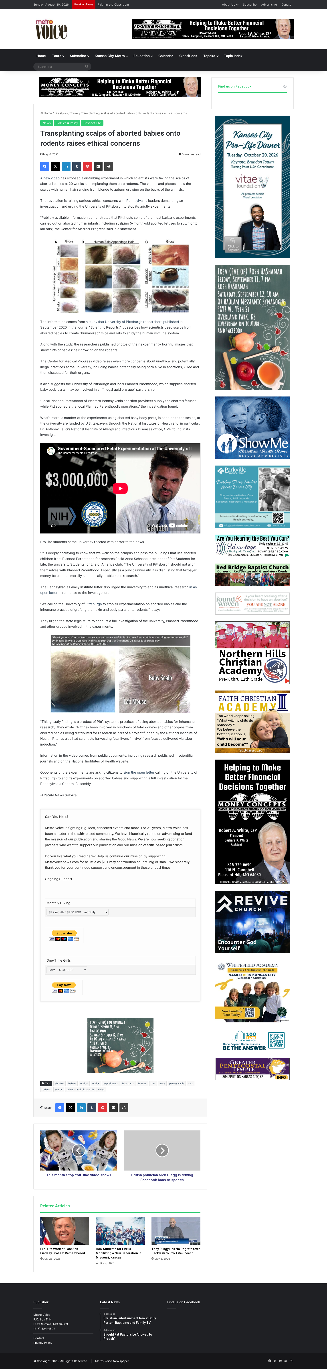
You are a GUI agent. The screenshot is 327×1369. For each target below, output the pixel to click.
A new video (50, 178)
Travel (74, 113)
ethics (95, 1083)
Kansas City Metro (110, 56)
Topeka (209, 56)
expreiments (111, 1083)
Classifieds (188, 56)
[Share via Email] (98, 166)
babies (72, 1083)
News (47, 123)
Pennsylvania (136, 200)
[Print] (108, 166)
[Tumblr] (76, 166)
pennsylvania (176, 1083)
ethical (84, 1083)
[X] (55, 166)
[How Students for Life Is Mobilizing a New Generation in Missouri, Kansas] (120, 1231)
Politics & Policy (67, 123)
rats (190, 1083)
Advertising (269, 4)
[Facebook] (44, 166)
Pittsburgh (93, 604)
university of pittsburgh (80, 1089)
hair (153, 1083)
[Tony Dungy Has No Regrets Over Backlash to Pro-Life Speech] (175, 1231)
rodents (46, 1089)
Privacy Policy (42, 1342)
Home (41, 56)
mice (162, 1083)
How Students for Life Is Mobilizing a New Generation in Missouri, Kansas (118, 1253)
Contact (38, 1338)
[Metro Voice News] (50, 29)
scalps (59, 1089)
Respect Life (92, 123)
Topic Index (233, 56)
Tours (56, 56)
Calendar (165, 56)
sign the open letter (138, 772)
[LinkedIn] (66, 166)
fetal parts (128, 1083)
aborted (59, 1083)
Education (141, 56)
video (101, 1089)
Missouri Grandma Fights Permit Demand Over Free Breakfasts (141, 4)
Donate (286, 4)
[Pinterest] (87, 166)
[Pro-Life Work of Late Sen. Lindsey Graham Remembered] (64, 1231)
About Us (228, 4)
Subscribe (250, 4)
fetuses (142, 1083)
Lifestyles (61, 113)
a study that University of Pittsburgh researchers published (132, 322)
